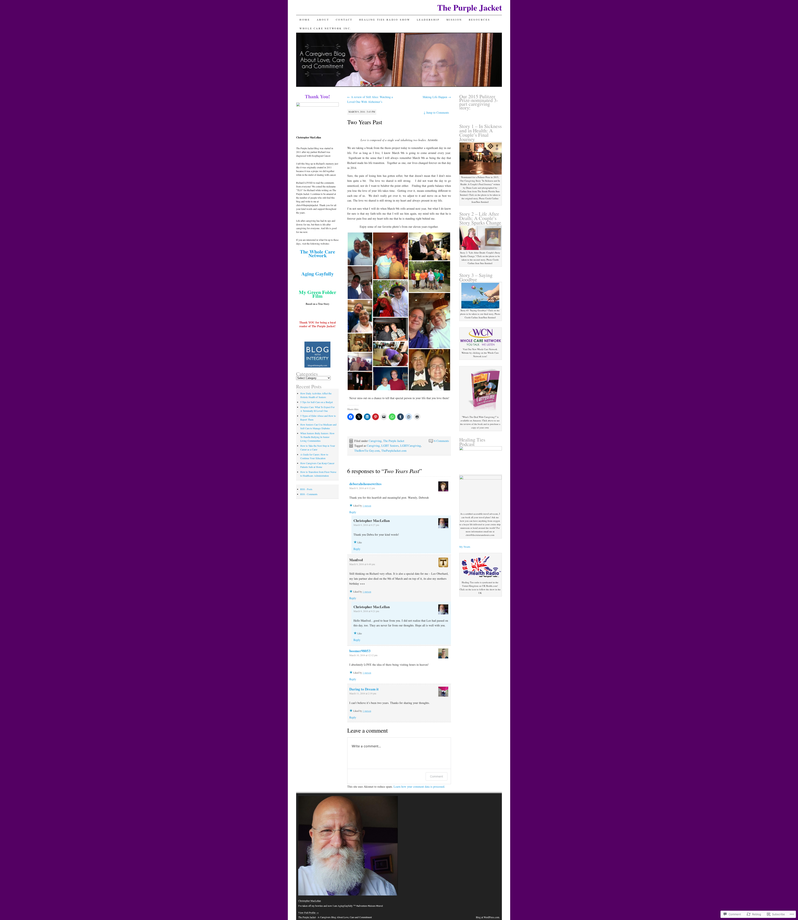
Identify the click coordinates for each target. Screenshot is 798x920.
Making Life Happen (437, 97)
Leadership (428, 19)
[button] (360, 249)
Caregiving (375, 441)
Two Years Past (364, 122)
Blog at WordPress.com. (488, 917)
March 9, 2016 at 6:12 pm (362, 488)
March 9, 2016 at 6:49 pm (362, 564)
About (323, 19)
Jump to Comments (436, 112)
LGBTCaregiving (410, 446)
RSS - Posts (306, 489)
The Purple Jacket (469, 7)
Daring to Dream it (364, 689)
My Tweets (464, 546)
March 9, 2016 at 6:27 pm (366, 524)
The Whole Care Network (317, 253)
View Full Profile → (308, 912)
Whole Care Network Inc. (325, 28)
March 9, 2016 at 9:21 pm (366, 611)
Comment (436, 776)
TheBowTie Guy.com (367, 451)
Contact (344, 19)
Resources (479, 19)
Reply (352, 512)
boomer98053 (360, 650)
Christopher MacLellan (309, 900)
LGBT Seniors (390, 446)
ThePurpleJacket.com (393, 451)
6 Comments (441, 441)
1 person (367, 505)
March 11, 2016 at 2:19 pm (362, 693)
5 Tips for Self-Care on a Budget (316, 402)
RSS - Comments (309, 494)
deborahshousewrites (365, 483)
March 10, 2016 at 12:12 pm (363, 655)
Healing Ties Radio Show (384, 19)
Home (304, 19)
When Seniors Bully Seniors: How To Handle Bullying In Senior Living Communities (317, 437)
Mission (454, 19)
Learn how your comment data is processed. (419, 786)
